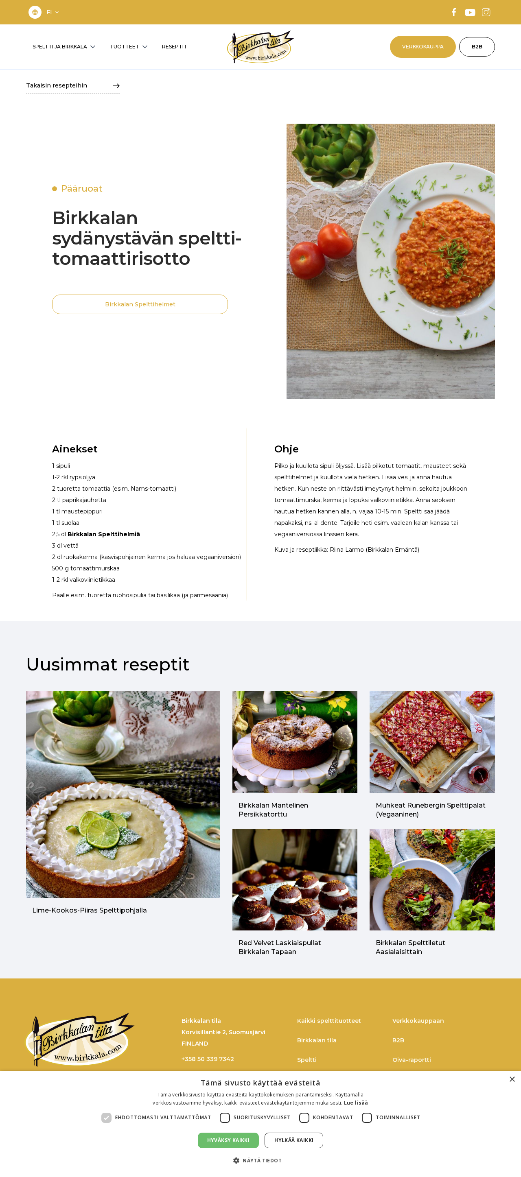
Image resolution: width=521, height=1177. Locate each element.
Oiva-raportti (411, 1059)
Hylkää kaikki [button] (293, 1140)
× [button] (512, 1080)
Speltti (307, 1059)
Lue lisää (356, 1102)
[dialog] (260, 1124)
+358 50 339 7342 (208, 1059)
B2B (477, 47)
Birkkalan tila (317, 1040)
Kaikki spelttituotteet (329, 1020)
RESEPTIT (174, 47)
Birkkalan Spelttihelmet (140, 304)
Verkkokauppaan (418, 1020)
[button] (53, 12)
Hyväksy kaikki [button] (228, 1140)
